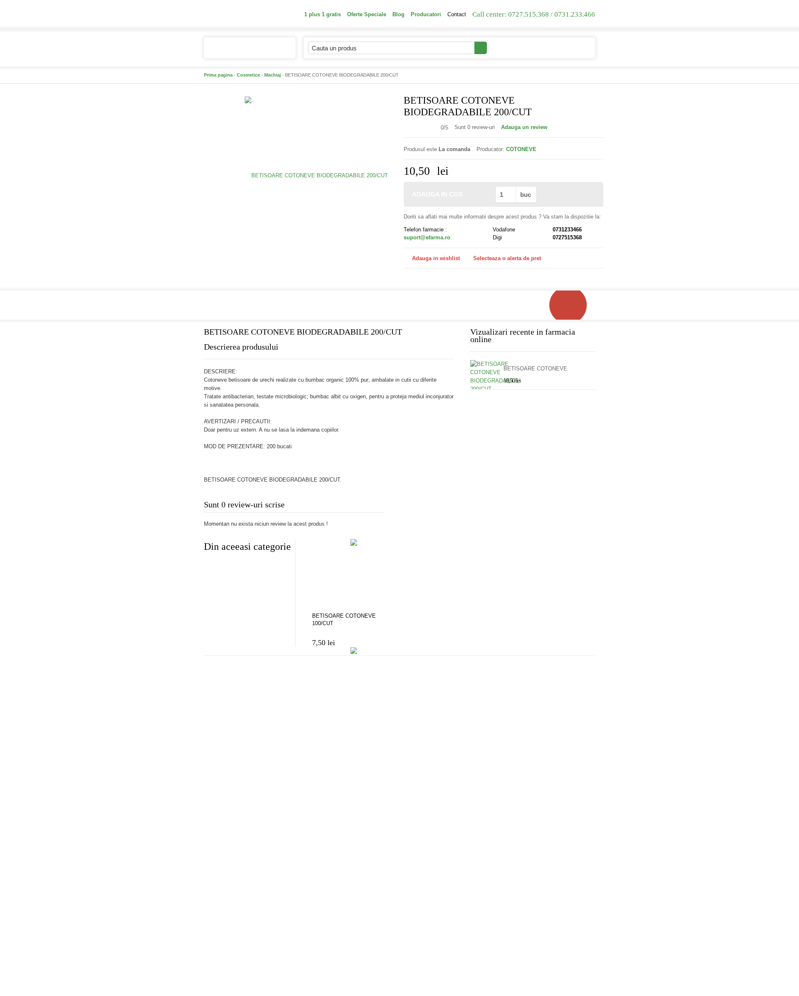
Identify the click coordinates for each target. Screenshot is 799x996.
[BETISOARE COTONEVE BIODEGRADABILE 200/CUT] (316, 175)
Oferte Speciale (366, 14)
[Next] (227, 567)
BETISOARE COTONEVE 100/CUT (344, 619)
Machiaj (272, 74)
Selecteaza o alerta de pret (507, 258)
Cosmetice (248, 74)
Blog (398, 14)
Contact (456, 14)
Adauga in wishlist (436, 258)
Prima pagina (218, 74)
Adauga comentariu (424, 506)
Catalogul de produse (243, 48)
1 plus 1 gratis (322, 14)
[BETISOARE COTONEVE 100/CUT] (353, 574)
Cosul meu (561, 48)
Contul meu (510, 48)
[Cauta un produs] (480, 48)
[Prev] (210, 567)
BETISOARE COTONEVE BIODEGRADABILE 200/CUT (539, 369)
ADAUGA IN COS (437, 194)
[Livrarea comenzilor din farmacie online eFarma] (572, 305)
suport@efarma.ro (427, 237)
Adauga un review (524, 127)
